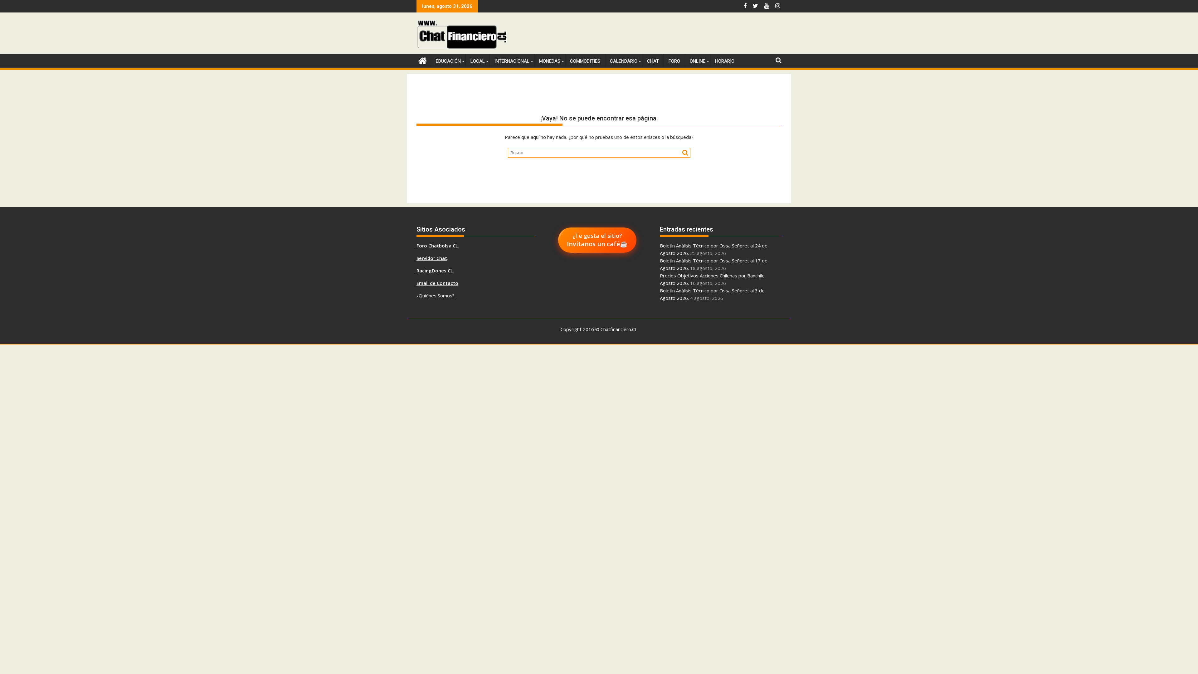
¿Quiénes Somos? (435, 295)
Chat (653, 61)
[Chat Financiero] (422, 60)
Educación (448, 61)
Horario (724, 61)
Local (477, 61)
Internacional (511, 61)
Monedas (549, 61)
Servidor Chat (431, 258)
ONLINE (697, 61)
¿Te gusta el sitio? (597, 240)
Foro (674, 61)
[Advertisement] (668, 34)
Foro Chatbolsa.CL (437, 245)
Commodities (585, 61)
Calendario (623, 61)
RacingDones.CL (434, 270)
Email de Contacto (437, 283)
